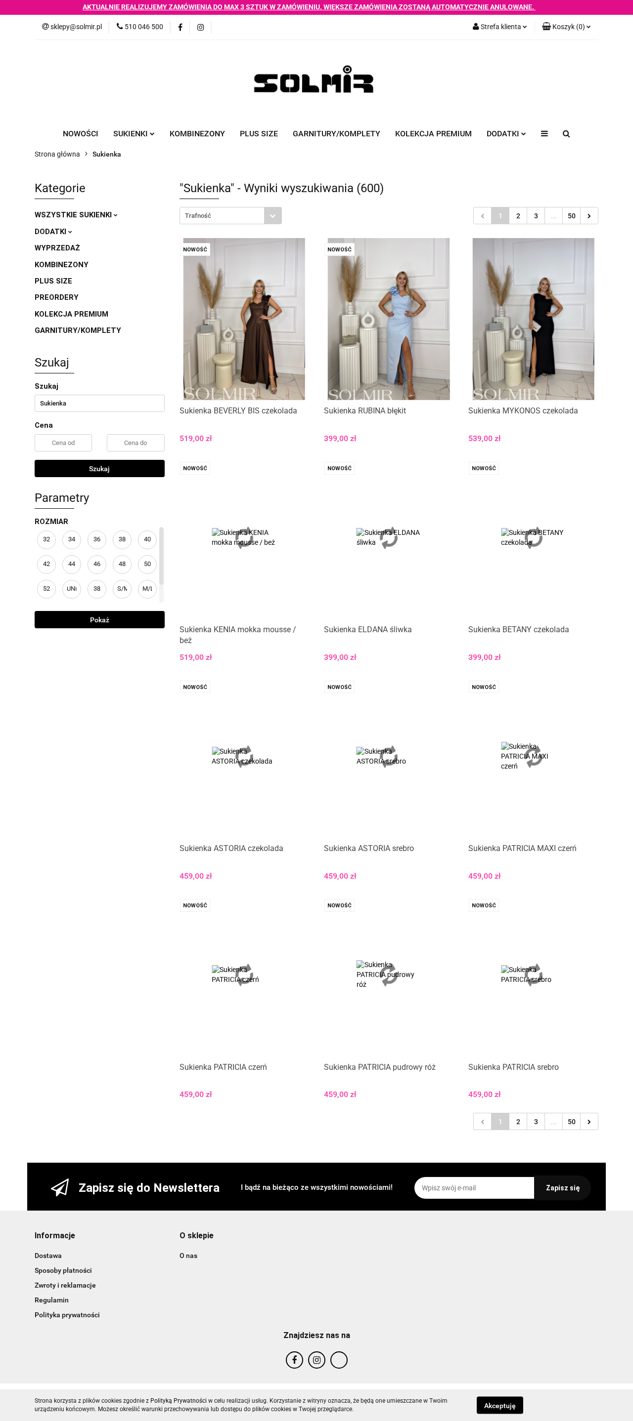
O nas (188, 1255)
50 (572, 216)
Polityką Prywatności (178, 1400)
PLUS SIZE (259, 133)
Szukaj (99, 469)
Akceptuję (500, 1405)
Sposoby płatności (63, 1270)
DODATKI (51, 231)
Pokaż (99, 620)
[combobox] (231, 215)
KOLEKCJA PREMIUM (433, 133)
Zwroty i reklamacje (65, 1285)
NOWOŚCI (80, 133)
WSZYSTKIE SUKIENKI (74, 214)
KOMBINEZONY (197, 133)
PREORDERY (57, 297)
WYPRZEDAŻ (57, 248)
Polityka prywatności (67, 1315)
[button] (55, 1236)
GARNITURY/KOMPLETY (336, 133)
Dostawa (48, 1255)
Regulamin (52, 1300)
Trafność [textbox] (198, 215)
